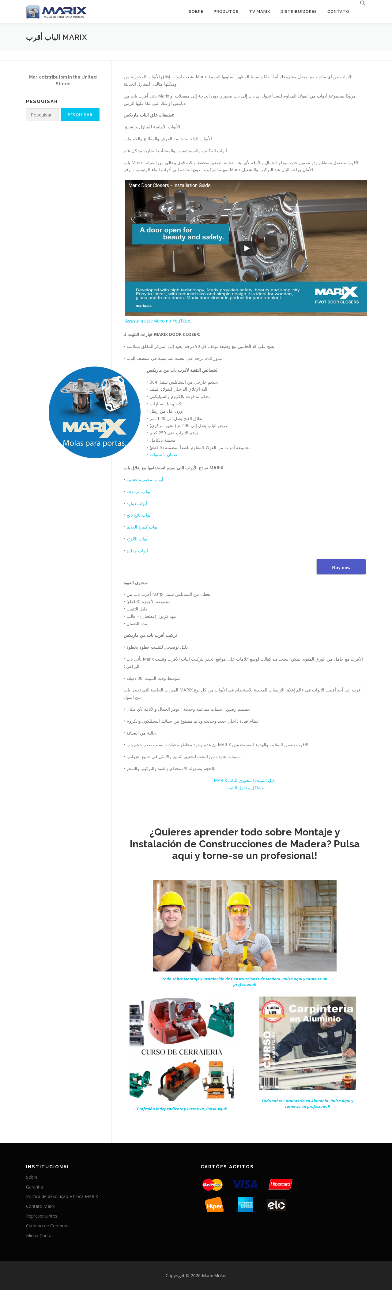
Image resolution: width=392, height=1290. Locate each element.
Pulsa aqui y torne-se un (244, 981)
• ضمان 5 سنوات (162, 454)
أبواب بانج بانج (139, 515)
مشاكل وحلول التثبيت (244, 788)
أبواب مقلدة (136, 551)
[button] (360, 3)
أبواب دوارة (136, 503)
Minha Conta (38, 1235)
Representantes (41, 1216)
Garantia (34, 1187)
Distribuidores (299, 11)
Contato (338, 11)
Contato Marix (40, 1206)
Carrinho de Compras (47, 1226)
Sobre (196, 11)
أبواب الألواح (137, 539)
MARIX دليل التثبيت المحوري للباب (245, 780)
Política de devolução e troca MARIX (62, 1196)
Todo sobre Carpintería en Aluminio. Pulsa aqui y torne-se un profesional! (307, 1103)
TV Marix (259, 11)
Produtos (226, 11)
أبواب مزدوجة (138, 491)
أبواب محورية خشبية (144, 479)
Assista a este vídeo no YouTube (157, 321)
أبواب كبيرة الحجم (142, 527)
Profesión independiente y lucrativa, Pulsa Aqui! (182, 1108)
